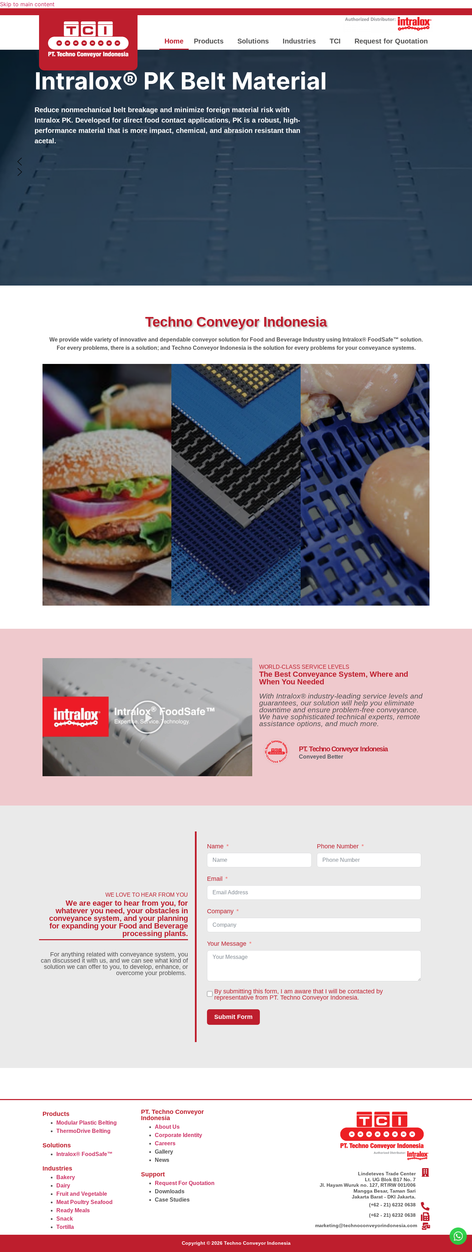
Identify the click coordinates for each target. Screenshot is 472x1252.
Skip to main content (27, 4)
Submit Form (233, 1016)
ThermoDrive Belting (83, 1131)
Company (220, 911)
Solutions (253, 41)
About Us (167, 1127)
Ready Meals (73, 1210)
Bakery (65, 1177)
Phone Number (338, 846)
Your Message (226, 943)
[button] (210, 41)
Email (215, 878)
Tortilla (65, 1227)
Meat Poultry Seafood (84, 1202)
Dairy (63, 1185)
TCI (335, 41)
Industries (299, 41)
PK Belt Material (181, 81)
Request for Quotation (391, 41)
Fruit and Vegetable (81, 1194)
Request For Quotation (185, 1183)
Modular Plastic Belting (86, 1123)
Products (209, 41)
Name (215, 846)
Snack (64, 1219)
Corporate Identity (178, 1135)
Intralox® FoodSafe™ (84, 1154)
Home (173, 41)
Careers (165, 1143)
